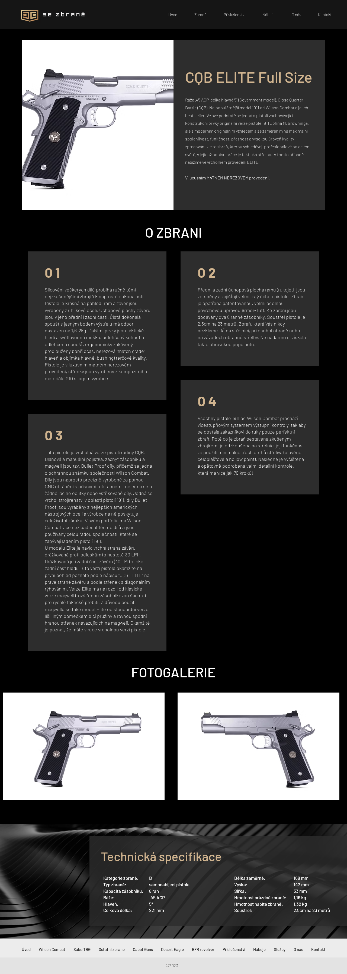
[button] (196, 14)
